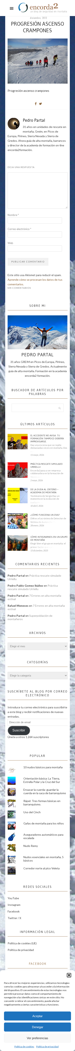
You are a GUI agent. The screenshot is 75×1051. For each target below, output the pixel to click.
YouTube (13, 898)
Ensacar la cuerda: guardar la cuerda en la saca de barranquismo (44, 791)
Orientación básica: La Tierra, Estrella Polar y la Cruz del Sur (41, 780)
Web (10, 243)
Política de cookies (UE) (22, 943)
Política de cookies (24, 1046)
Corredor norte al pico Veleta (41, 868)
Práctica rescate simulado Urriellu (46, 465)
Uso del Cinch (32, 812)
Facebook (14, 911)
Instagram (14, 904)
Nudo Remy (30, 845)
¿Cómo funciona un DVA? (45, 514)
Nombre (13, 215)
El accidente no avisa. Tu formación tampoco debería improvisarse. (47, 438)
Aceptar (37, 1016)
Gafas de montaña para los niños (43, 823)
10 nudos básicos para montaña (43, 767)
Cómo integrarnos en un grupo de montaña (49, 538)
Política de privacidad (47, 1046)
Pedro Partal (34, 120)
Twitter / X (14, 918)
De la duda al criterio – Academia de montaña (44, 491)
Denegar (37, 1027)
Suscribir (18, 730)
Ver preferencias (37, 1038)
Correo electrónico (19, 229)
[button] (69, 975)
